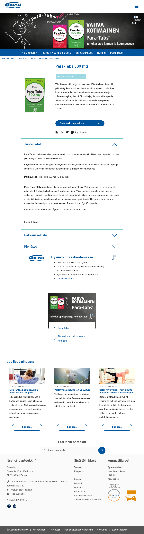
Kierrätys (30, 246)
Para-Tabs (116, 52)
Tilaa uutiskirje (18, 494)
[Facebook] (9, 506)
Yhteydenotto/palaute (21, 489)
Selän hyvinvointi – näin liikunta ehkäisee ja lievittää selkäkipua (116, 391)
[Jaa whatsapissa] (63, 132)
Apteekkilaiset (115, 467)
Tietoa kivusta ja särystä (56, 52)
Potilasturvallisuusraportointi (78, 529)
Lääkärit (112, 475)
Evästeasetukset (120, 529)
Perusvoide (80, 491)
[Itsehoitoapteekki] (13, 5)
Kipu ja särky (29, 52)
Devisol (78, 483)
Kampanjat (79, 471)
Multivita (78, 487)
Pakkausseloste (35, 235)
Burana (101, 52)
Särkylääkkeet (84, 52)
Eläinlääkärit (114, 479)
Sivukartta (102, 529)
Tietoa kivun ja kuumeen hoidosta (71, 338)
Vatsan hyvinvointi (83, 495)
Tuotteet (78, 467)
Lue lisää (27, 427)
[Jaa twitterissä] (68, 132)
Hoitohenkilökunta (116, 471)
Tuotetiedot (32, 144)
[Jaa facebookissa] (58, 132)
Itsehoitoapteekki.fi (22, 461)
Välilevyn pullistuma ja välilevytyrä (72, 390)
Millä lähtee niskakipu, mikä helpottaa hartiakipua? (23, 391)
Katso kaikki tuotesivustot (88, 499)
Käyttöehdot (39, 529)
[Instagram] (14, 506)
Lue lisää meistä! (65, 278)
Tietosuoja (55, 529)
